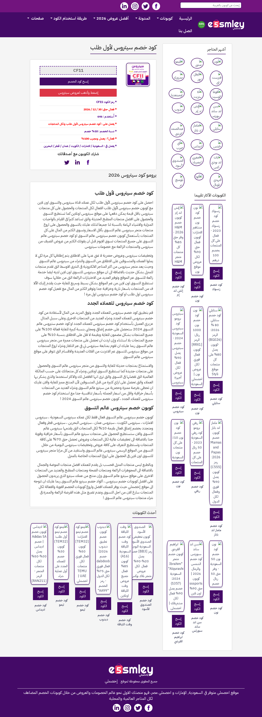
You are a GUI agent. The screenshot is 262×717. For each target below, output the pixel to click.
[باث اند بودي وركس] (216, 162)
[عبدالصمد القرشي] (177, 129)
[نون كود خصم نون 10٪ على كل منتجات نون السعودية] (178, 440)
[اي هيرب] (178, 145)
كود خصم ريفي (197, 488)
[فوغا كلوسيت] (216, 94)
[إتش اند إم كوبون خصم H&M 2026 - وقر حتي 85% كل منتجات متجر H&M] (178, 234)
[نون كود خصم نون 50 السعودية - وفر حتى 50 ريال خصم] (216, 564)
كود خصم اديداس (40, 607)
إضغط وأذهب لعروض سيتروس (78, 92)
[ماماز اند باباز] (197, 128)
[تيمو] (179, 61)
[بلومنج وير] (178, 181)
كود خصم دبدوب (104, 617)
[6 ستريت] (197, 94)
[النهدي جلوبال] (216, 181)
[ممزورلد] (178, 76)
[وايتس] (216, 144)
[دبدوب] (178, 108)
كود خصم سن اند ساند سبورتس (197, 624)
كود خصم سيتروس (178, 409)
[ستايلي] (216, 127)
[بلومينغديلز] (177, 93)
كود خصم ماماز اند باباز (216, 530)
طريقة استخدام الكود (70, 18)
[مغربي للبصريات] (197, 160)
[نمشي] (197, 63)
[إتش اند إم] (197, 109)
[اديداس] (197, 144)
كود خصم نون (197, 298)
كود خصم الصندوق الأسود (146, 604)
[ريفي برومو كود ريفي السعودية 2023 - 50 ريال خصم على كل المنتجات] (197, 442)
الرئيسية (185, 18)
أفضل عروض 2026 (112, 18)
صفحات (37, 18)
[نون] (217, 61)
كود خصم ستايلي (216, 401)
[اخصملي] (226, 24)
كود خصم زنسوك (216, 287)
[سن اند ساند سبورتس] (216, 111)
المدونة (144, 18)
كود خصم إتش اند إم (178, 290)
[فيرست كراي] (216, 78)
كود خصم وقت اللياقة (124, 622)
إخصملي (111, 681)
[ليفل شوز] (197, 77)
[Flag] (201, 25)
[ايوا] (199, 176)
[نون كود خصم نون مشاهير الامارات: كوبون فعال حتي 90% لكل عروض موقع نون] (197, 239)
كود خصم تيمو (83, 607)
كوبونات (166, 18)
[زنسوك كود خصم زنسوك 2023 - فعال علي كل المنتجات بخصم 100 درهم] (216, 234)
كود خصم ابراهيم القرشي (178, 637)
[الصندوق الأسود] (178, 161)
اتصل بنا (185, 31)
